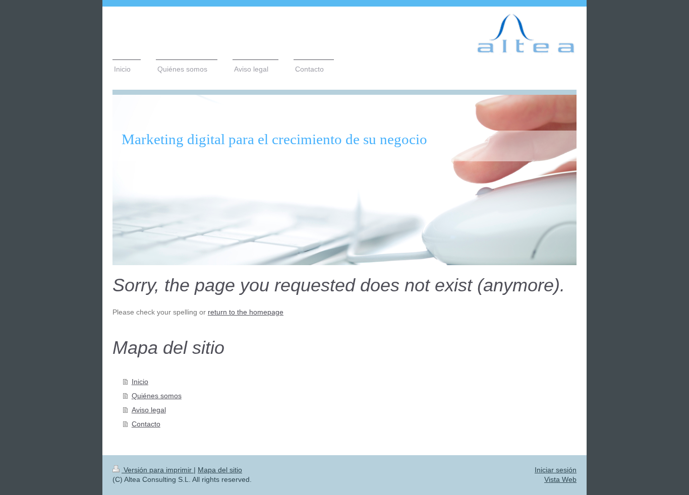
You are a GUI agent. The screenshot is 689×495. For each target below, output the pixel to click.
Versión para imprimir (158, 470)
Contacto (146, 424)
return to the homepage (245, 312)
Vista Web (560, 479)
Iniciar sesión (556, 470)
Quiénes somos (157, 396)
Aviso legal (149, 410)
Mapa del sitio (220, 470)
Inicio (140, 382)
